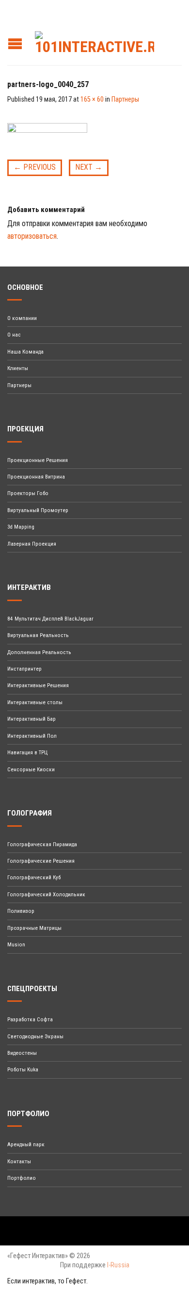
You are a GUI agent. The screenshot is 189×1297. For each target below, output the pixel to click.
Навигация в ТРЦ (27, 752)
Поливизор (20, 911)
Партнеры (125, 99)
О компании (22, 318)
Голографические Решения (41, 861)
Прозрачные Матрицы (34, 928)
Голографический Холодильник (46, 894)
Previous (35, 167)
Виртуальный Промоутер (37, 510)
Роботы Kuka (22, 1069)
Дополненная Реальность (39, 652)
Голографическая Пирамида (42, 844)
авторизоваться (32, 236)
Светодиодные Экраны (35, 1036)
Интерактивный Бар (31, 719)
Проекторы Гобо (27, 493)
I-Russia (118, 1265)
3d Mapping (20, 527)
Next (88, 167)
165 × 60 (92, 99)
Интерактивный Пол (32, 736)
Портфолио (21, 1178)
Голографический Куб (34, 877)
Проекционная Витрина (36, 477)
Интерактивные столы (35, 702)
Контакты (19, 1161)
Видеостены (22, 1053)
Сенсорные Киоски (31, 769)
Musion (16, 945)
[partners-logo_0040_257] (47, 137)
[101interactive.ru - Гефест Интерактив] (97, 40)
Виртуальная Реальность (38, 635)
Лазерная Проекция (31, 544)
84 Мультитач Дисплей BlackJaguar (50, 619)
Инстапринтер (24, 669)
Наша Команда (25, 352)
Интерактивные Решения (38, 685)
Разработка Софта (30, 1019)
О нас (14, 335)
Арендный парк (26, 1144)
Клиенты (17, 368)
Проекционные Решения (37, 460)
